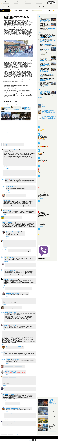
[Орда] (2, 352)
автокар (6, 312)
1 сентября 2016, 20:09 (19, 194)
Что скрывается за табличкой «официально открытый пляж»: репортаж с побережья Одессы (49, 105)
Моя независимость (51, 28)
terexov (3, 222)
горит (41, 24)
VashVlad (7, 186)
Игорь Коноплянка (7, 170)
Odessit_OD (8, 359)
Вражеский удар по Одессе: (45, 23)
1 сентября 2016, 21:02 (12, 312)
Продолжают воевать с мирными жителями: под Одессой (44, 48)
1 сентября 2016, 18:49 (11, 270)
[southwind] (2, 373)
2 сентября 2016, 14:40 (12, 394)
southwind (7, 371)
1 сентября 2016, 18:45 (12, 257)
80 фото (18, 109)
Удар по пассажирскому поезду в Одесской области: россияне (45, 63)
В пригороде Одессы (43, 74)
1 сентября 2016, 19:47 (14, 307)
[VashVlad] (3, 186)
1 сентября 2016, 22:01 (14, 325)
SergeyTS (7, 287)
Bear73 (6, 257)
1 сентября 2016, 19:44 (16, 293)
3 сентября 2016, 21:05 (12, 413)
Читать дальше (40, 198)
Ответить (6, 147)
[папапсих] (3, 402)
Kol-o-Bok (6, 413)
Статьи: (39, 102)
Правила (14, 434)
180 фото (29, 109)
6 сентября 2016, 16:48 (15, 421)
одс (4, 200)
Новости (20, 10)
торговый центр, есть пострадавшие (45, 25)
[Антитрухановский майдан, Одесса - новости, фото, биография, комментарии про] (23, 109)
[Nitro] (1, 298)
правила (14, 372)
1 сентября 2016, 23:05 (11, 352)
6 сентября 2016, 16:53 (16, 170)
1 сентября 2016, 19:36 (14, 149)
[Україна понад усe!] (3, 348)
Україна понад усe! (9, 346)
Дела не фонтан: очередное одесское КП (46, 39)
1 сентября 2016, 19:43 (16, 231)
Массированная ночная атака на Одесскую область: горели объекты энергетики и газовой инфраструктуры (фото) (52, 402)
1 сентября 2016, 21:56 (16, 263)
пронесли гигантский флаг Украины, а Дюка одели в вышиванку (44, 71)
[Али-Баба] (1, 210)
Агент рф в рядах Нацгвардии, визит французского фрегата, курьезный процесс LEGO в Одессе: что (47, 35)
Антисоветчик (11, 250)
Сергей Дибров (6, 149)
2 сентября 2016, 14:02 (17, 388)
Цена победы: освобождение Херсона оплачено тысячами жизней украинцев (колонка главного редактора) (18, 132)
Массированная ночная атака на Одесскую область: (45, 19)
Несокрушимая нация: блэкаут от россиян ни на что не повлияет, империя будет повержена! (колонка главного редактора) (17, 126)
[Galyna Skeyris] (2, 308)
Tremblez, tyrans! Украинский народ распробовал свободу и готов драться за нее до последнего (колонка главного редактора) (17, 128)
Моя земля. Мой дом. (44, 28)
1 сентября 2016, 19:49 (14, 186)
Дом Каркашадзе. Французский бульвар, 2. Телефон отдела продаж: (51, 2)
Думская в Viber (40, 257)
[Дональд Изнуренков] (2, 367)
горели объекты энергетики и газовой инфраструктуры (45, 20)
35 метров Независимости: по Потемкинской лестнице (45, 69)
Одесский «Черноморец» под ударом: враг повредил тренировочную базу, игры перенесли (29, 3)
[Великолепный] (2, 241)
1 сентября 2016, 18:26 (10, 222)
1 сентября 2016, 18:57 (13, 279)
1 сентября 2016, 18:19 (14, 179)
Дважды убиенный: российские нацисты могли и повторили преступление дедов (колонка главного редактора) (5, 118)
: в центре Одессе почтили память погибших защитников (45, 94)
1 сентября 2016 (6, 14)
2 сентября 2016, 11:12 (13, 371)
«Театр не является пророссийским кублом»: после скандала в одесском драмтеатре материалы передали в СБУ (48, 111)
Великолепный (6, 240)
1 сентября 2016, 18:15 (16, 144)
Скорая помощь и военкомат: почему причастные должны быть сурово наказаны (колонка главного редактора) (17, 122)
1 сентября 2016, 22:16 (13, 331)
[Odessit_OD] (3, 359)
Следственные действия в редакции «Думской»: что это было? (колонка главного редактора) (15, 118)
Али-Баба (5, 210)
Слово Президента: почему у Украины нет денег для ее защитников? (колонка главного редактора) (26, 118)
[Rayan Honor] (2, 279)
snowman (7, 179)
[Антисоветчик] (4, 249)
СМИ (26, 10)
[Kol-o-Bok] (2, 414)
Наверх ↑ (9, 136)
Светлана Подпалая (9, 194)
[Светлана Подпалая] (3, 196)
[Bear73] (2, 257)
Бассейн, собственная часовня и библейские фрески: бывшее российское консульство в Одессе (45, 84)
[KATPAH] (2, 270)
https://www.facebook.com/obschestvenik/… (11, 174)
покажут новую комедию (48, 53)
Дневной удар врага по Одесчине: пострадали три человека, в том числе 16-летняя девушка (18, 3)
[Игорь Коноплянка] (2, 170)
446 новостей (15, 109)
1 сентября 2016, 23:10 (17, 346)
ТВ (23, 10)
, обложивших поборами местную (47, 45)
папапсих (7, 402)
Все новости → (40, 97)
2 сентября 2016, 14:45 (13, 402)
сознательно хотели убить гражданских (45, 65)
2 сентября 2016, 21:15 (16, 408)
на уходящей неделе (47, 37)
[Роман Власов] (3, 264)
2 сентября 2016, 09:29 (19, 250)
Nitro (4, 298)
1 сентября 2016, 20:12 (9, 200)
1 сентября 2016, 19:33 (9, 298)
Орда (5, 352)
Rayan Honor (6, 279)
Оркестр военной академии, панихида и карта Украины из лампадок (45, 92)
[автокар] (2, 312)
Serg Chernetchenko (8, 144)
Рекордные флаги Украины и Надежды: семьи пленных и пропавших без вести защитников (45, 58)
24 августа (39, 16)
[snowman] (2, 179)
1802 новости (6, 109)
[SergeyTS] (3, 287)
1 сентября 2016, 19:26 (13, 287)
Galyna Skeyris (7, 307)
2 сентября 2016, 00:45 (17, 359)
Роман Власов (7, 263)
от (45, 41)
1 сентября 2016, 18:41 (13, 240)
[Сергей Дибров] (2, 149)
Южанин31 (7, 216)
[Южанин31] (2, 218)
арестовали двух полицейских (47, 44)
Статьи (15, 10)
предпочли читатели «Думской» (52, 430)
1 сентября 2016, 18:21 (14, 216)
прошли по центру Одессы (44, 60)
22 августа (39, 89)
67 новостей (25, 109)
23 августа (39, 32)
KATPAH (6, 270)
